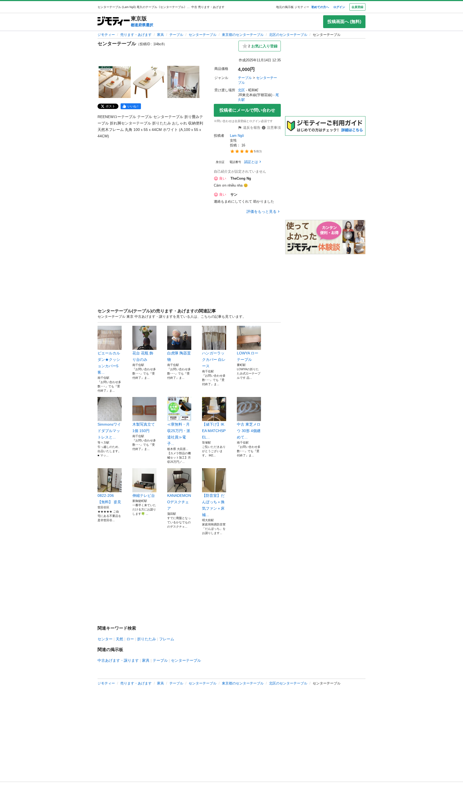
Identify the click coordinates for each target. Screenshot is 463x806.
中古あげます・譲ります (118, 660)
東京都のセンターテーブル (243, 35)
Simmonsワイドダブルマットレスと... (109, 430)
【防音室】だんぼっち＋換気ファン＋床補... (213, 505)
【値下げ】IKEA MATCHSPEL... (214, 430)
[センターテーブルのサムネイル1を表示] (115, 82)
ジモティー (106, 35)
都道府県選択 (142, 25)
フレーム (166, 639)
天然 (119, 639)
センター (105, 639)
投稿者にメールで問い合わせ (247, 110)
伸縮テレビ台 (143, 495)
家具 (160, 35)
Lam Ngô (237, 136)
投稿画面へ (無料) (344, 21)
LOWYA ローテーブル (247, 356)
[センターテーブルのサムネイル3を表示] (183, 82)
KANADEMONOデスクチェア (179, 501)
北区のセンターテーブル (288, 35)
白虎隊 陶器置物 (179, 356)
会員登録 (357, 7)
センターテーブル (202, 35)
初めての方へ (320, 7)
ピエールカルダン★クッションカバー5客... (109, 362)
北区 (241, 90)
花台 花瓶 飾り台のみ (142, 356)
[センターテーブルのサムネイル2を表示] (149, 82)
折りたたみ (146, 639)
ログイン (339, 7)
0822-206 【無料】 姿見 (109, 498)
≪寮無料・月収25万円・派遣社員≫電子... (178, 434)
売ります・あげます (136, 35)
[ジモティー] (114, 22)
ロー (130, 639)
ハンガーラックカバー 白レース (214, 359)
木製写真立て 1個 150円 (143, 427)
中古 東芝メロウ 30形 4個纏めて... (248, 430)
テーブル (176, 35)
